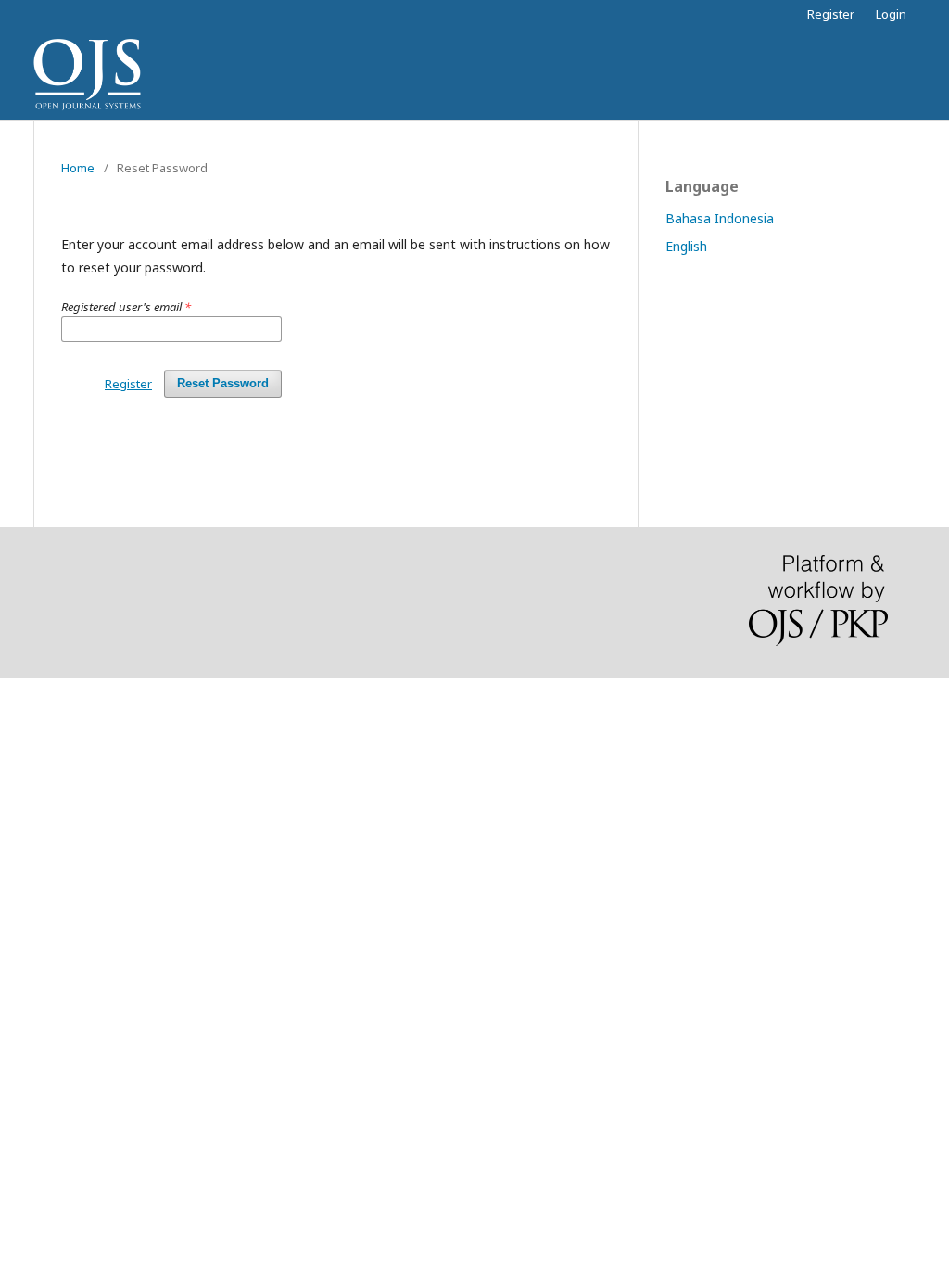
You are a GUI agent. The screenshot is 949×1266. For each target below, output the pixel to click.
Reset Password (223, 383)
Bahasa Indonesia (719, 218)
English (686, 246)
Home (78, 167)
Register (830, 14)
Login (891, 14)
